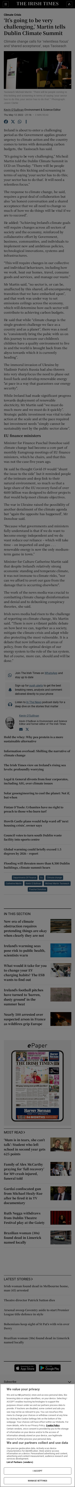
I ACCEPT (37, 1471)
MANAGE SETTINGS (37, 1481)
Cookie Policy (53, 1425)
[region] (37, 1435)
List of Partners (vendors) (20, 1462)
